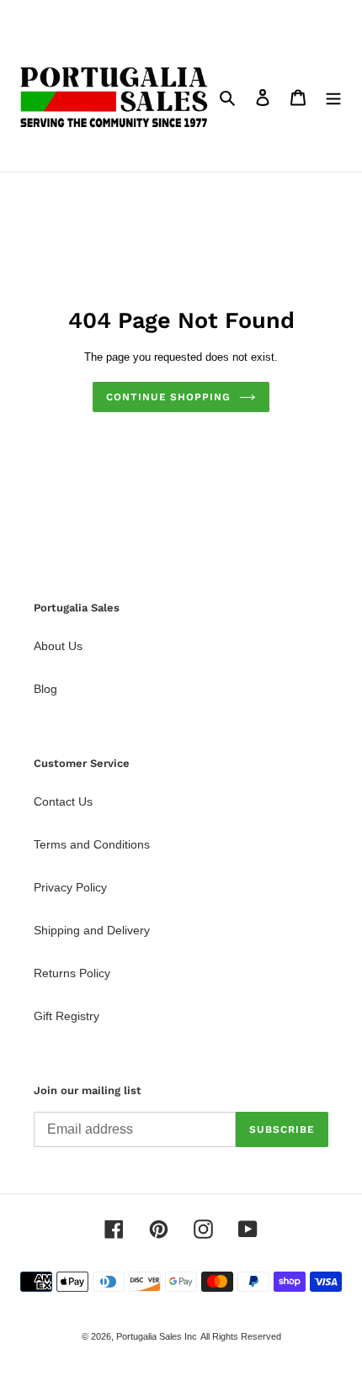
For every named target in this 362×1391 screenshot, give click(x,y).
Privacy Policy (70, 887)
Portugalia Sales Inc (156, 1336)
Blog (45, 689)
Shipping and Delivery (92, 930)
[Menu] (333, 97)
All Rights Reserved (240, 1336)
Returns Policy (72, 973)
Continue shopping (168, 397)
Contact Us (63, 801)
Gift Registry (66, 1016)
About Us (58, 646)
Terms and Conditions (92, 844)
